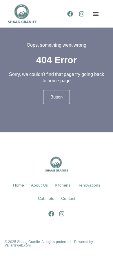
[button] (96, 14)
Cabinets (46, 198)
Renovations (88, 185)
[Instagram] (81, 13)
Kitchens (62, 185)
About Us (39, 185)
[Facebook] (70, 13)
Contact (68, 198)
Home (18, 185)
